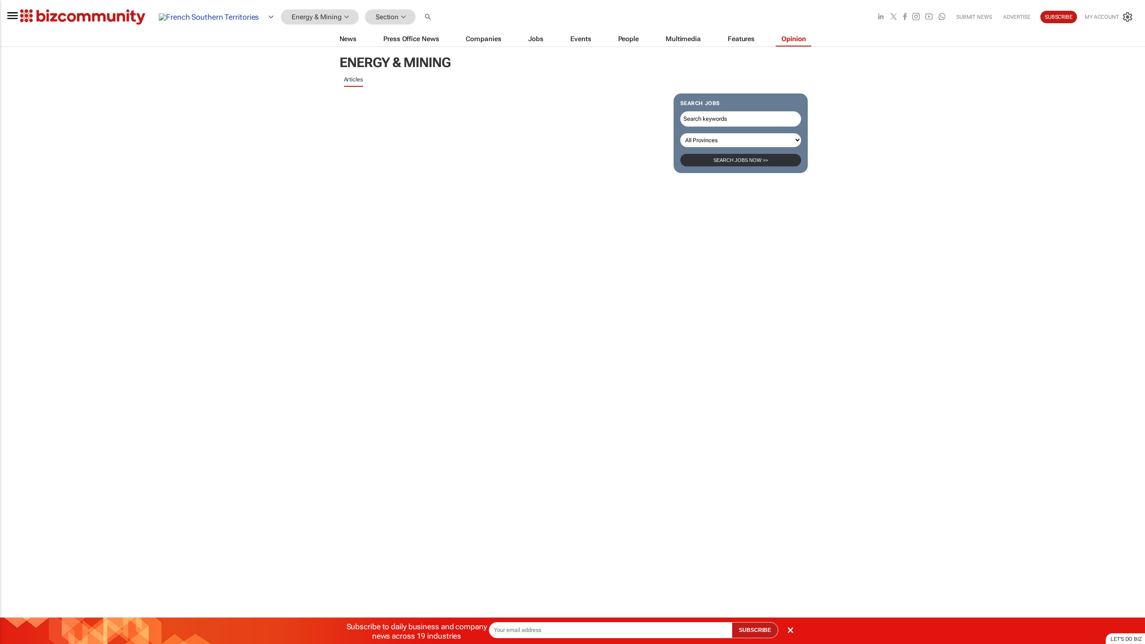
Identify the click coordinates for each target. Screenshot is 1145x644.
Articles (353, 79)
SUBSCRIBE (755, 630)
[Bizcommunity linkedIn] (880, 17)
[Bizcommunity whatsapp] (942, 17)
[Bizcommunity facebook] (904, 17)
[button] (429, 17)
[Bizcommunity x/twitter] (893, 17)
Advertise (1016, 17)
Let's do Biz (1126, 639)
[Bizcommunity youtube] (929, 17)
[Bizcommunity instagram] (916, 17)
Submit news (974, 17)
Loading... (17, 418)
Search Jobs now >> (740, 160)
